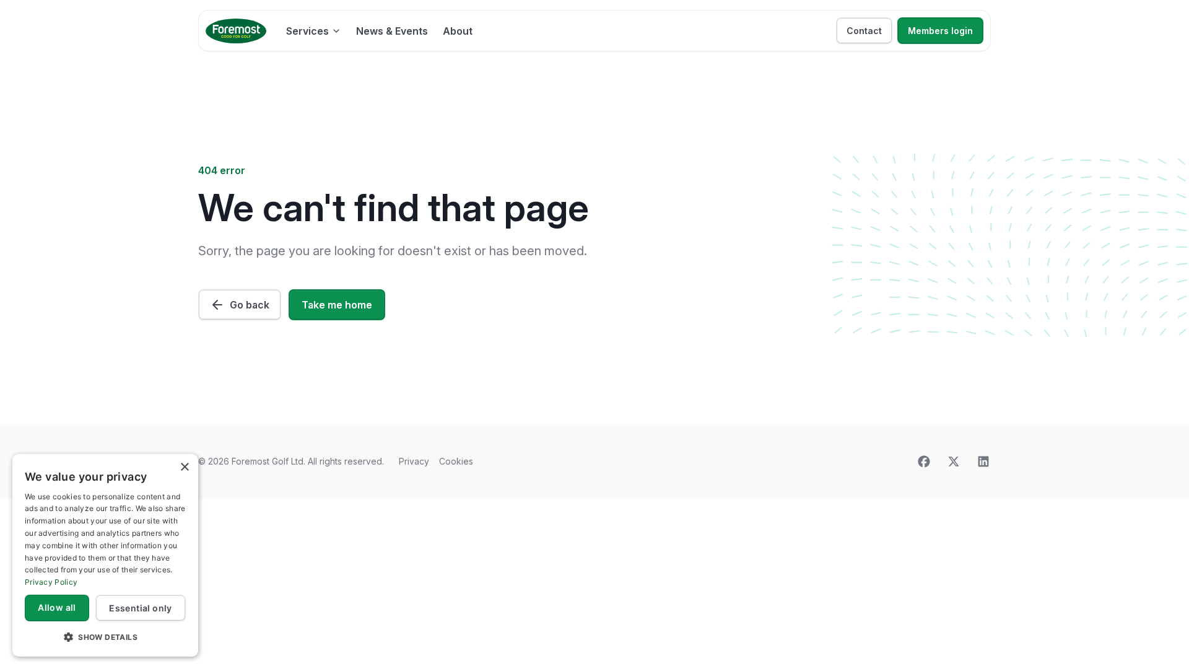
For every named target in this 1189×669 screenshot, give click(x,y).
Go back (249, 305)
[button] (105, 636)
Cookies (456, 461)
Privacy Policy (51, 582)
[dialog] (105, 555)
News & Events (392, 31)
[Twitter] (953, 461)
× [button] (184, 467)
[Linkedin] (983, 461)
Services (307, 31)
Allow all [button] (57, 607)
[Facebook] (924, 461)
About (458, 31)
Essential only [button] (140, 608)
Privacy (414, 461)
